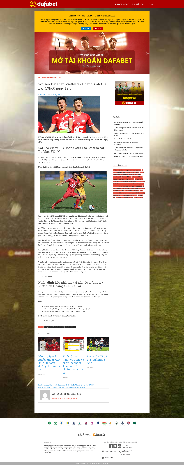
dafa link (140, 177)
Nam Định (127, 190)
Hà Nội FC (126, 181)
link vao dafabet (138, 188)
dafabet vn (135, 177)
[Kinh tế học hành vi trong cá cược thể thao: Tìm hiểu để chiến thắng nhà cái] (74, 351)
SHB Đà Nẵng (121, 193)
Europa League (130, 179)
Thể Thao (50, 78)
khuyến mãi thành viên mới (129, 184)
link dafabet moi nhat (121, 188)
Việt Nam (130, 197)
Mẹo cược (42, 78)
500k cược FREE (138, 4)
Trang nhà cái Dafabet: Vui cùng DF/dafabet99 (129, 153)
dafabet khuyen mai (129, 174)
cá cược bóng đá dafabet (51, 327)
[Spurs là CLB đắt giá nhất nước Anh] (98, 351)
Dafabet (67, 327)
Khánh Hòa (123, 186)
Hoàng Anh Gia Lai (118, 181)
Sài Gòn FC (139, 193)
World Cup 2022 (138, 197)
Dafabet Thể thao (126, 177)
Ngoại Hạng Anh (134, 190)
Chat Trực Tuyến (109, 457)
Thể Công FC (133, 195)
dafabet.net (120, 174)
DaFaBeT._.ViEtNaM (56, 95)
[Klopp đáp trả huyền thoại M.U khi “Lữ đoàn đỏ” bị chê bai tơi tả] (49, 351)
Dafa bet (61, 327)
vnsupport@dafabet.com (111, 451)
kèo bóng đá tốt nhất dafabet (134, 186)
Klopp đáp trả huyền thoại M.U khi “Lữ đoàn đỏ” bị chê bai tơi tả (49, 363)
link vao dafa (130, 188)
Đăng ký (86, 28)
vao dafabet (124, 197)
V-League (72, 327)
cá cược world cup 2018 (132, 172)
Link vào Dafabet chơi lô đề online (125, 139)
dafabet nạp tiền (117, 177)
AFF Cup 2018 (117, 170)
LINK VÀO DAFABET (122, 4)
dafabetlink (138, 174)
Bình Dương (124, 170)
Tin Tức (58, 78)
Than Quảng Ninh (125, 195)
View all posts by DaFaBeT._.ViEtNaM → (65, 398)
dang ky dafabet (121, 179)
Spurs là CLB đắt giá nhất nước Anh (97, 360)
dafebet (115, 179)
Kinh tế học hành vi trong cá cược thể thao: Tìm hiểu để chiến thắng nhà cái (73, 364)
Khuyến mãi (98, 28)
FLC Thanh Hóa (139, 179)
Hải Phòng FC (133, 181)
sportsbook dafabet (130, 193)
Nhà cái (150, 4)
